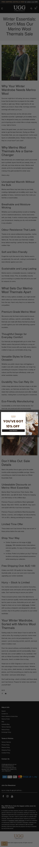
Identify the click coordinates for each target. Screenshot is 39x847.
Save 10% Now (13, 430)
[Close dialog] (37, 413)
